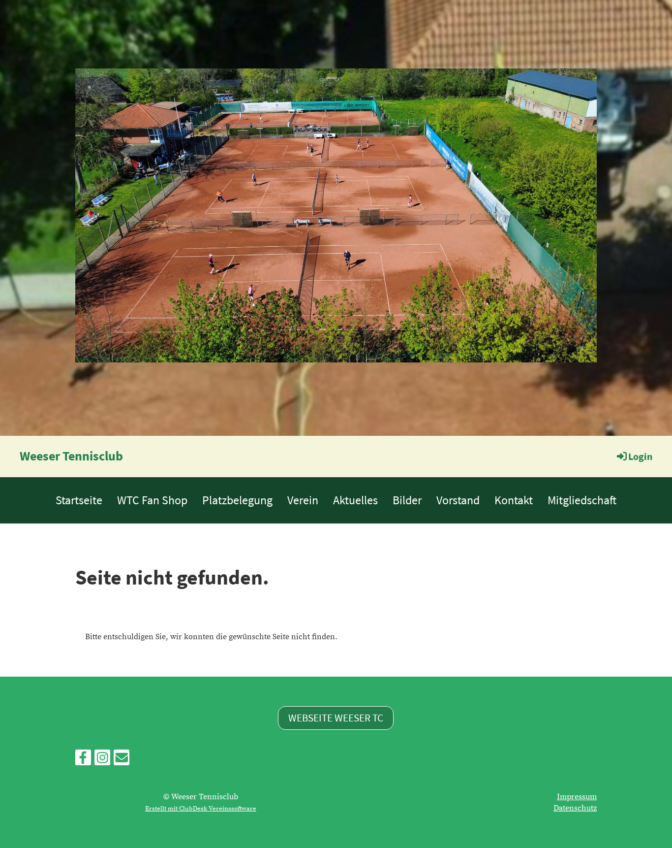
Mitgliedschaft (582, 500)
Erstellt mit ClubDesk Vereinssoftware (200, 809)
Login (640, 456)
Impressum (577, 797)
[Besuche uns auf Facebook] (83, 761)
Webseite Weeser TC (335, 717)
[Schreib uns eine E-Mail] (121, 761)
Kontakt (513, 500)
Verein (302, 500)
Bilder (407, 500)
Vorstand (458, 500)
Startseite (79, 500)
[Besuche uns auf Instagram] (102, 761)
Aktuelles (355, 500)
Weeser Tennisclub (71, 456)
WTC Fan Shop (152, 500)
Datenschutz (575, 808)
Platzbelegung (237, 500)
